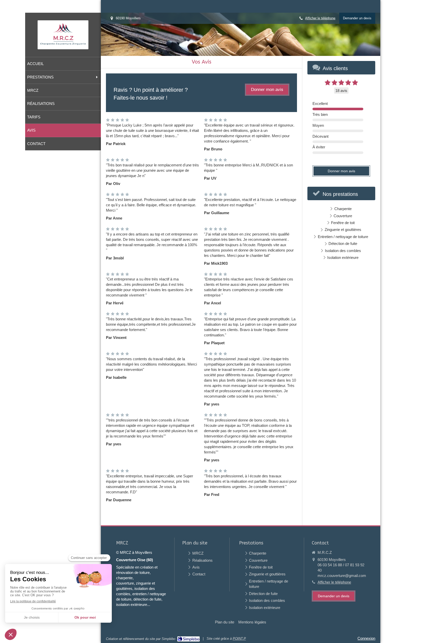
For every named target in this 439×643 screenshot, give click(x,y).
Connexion (366, 638)
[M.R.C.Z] (63, 45)
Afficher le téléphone (320, 18)
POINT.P (239, 638)
